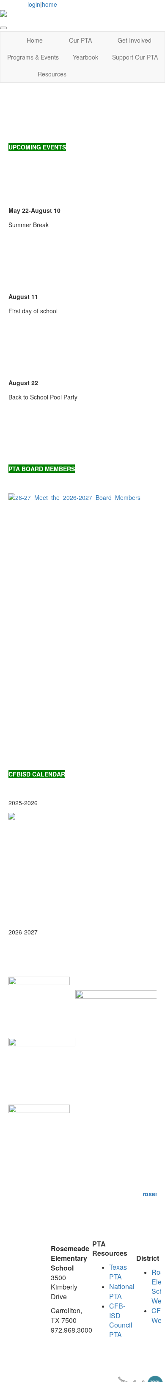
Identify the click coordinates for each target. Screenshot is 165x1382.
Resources (52, 74)
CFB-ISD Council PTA (120, 1320)
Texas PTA (118, 1272)
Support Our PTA (135, 57)
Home (35, 40)
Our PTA (80, 40)
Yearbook (85, 57)
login (34, 4)
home (49, 4)
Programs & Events (33, 57)
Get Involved (134, 40)
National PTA (122, 1291)
